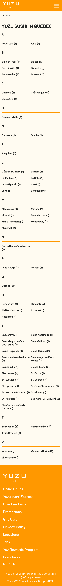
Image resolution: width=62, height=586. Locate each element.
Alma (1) (35, 43)
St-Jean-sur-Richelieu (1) (16, 392)
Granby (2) (37, 135)
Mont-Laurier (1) (40, 215)
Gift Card (10, 519)
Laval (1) (35, 184)
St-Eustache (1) (10, 379)
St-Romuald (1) (10, 399)
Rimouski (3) (38, 304)
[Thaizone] (14, 477)
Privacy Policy (14, 527)
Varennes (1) (8, 451)
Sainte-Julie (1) (10, 367)
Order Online (13, 489)
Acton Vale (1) (9, 43)
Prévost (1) (37, 267)
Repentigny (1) (10, 304)
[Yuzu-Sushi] (11, 5)
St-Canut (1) (38, 373)
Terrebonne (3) (10, 426)
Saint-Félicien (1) (40, 341)
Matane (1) (37, 209)
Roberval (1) (37, 310)
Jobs (6, 542)
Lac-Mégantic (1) (11, 184)
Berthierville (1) (10, 68)
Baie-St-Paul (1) (11, 61)
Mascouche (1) (10, 209)
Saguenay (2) (9, 335)
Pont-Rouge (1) (10, 267)
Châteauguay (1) (40, 92)
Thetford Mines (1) (41, 426)
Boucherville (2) (10, 74)
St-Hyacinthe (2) (11, 386)
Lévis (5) (6, 190)
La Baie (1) (37, 171)
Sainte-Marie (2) (40, 367)
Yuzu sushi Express (18, 496)
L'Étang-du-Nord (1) (13, 171)
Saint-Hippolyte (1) (12, 351)
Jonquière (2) (9, 153)
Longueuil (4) (38, 190)
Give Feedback (14, 504)
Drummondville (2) (12, 117)
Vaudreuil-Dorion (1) (42, 451)
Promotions (12, 511)
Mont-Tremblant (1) (12, 221)
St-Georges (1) (39, 379)
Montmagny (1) (39, 221)
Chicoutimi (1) (9, 99)
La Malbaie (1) (9, 178)
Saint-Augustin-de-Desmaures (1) (13, 343)
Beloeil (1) (36, 61)
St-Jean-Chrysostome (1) (45, 386)
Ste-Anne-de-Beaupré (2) (45, 399)
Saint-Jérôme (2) (40, 351)
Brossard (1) (37, 74)
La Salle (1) (37, 178)
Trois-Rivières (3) (11, 433)
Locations (11, 534)
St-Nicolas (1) (38, 392)
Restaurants (8, 15)
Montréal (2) (9, 228)
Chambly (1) (8, 92)
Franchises (11, 557)
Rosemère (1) (9, 316)
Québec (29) (8, 286)
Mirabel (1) (8, 215)
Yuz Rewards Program (20, 549)
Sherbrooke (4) (10, 373)
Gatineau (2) (9, 135)
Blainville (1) (37, 68)
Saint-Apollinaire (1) (42, 335)
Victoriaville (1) (10, 457)
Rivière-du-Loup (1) (12, 310)
